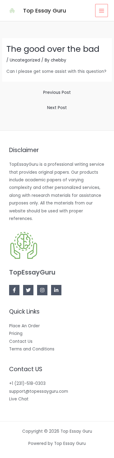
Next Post (57, 108)
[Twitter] (28, 290)
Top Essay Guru (44, 10)
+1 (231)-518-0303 (27, 383)
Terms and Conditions (31, 349)
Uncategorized (25, 60)
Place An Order (24, 326)
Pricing (15, 333)
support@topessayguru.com (38, 391)
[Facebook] (14, 290)
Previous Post (57, 92)
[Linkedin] (56, 290)
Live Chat (19, 399)
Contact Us (21, 341)
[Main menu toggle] (101, 10)
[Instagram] (42, 290)
